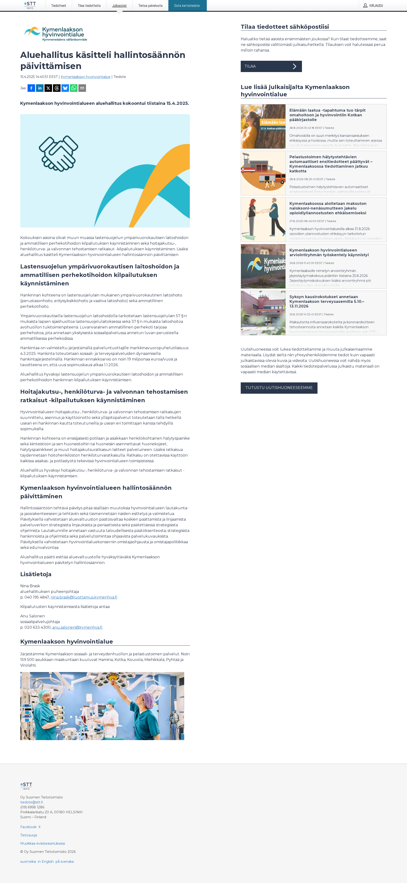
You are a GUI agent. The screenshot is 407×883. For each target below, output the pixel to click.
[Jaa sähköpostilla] (82, 88)
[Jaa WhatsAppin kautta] (73, 88)
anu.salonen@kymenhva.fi (77, 627)
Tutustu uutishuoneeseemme (279, 387)
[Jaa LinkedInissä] (40, 88)
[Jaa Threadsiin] (57, 88)
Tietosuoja (28, 835)
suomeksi (28, 861)
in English (46, 861)
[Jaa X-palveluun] (48, 88)
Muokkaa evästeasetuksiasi (42, 843)
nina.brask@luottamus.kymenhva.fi (84, 597)
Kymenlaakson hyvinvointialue (85, 77)
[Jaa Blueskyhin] (65, 88)
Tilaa (250, 66)
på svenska (65, 861)
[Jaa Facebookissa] (31, 88)
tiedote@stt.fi (31, 802)
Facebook (28, 827)
